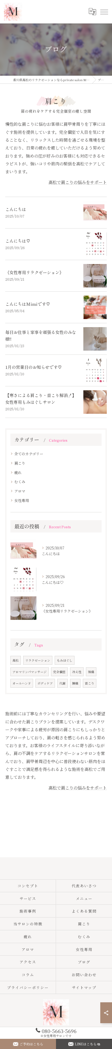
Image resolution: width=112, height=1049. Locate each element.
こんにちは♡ (17, 241)
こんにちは (15, 209)
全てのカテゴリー (28, 453)
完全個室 (59, 672)
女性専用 (21, 500)
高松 (16, 660)
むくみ (19, 481)
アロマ (19, 491)
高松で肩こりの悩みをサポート (77, 182)
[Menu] (104, 11)
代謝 (62, 683)
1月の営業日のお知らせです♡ (33, 367)
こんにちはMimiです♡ (27, 304)
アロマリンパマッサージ (30, 672)
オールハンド (22, 683)
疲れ (18, 472)
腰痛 (75, 683)
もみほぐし (64, 660)
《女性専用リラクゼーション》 (34, 272)
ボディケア (45, 683)
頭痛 (91, 672)
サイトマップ (84, 987)
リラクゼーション (37, 660)
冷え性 (77, 672)
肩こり (19, 463)
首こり (89, 683)
